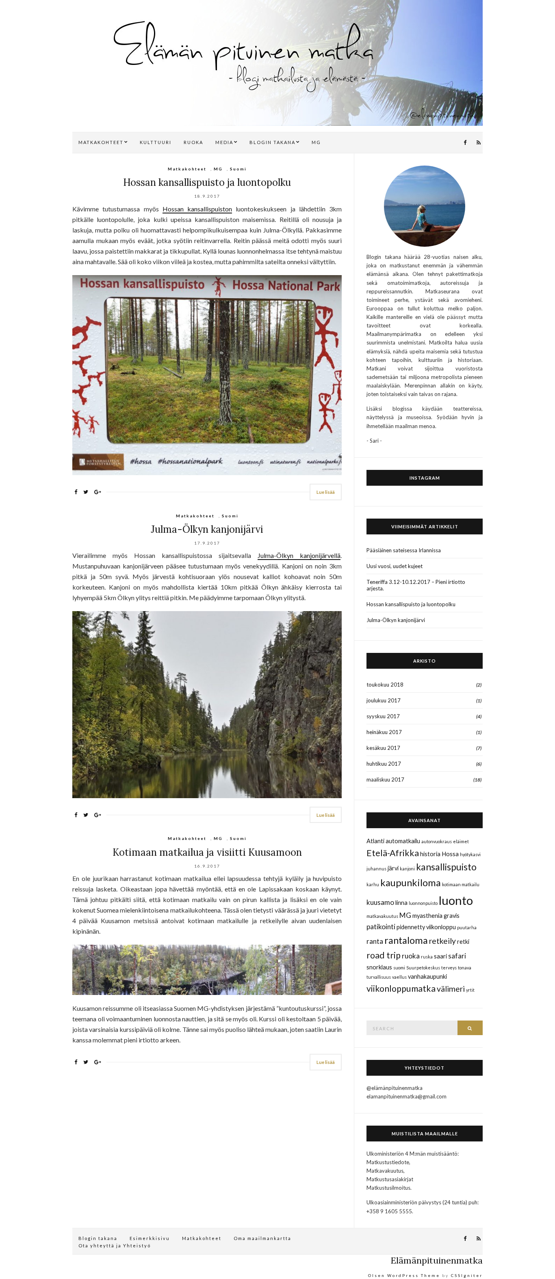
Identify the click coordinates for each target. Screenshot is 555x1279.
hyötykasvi (470, 854)
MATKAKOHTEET (101, 142)
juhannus (376, 868)
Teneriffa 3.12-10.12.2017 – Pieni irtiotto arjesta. (415, 585)
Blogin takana (97, 1238)
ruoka (411, 956)
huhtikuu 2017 (383, 763)
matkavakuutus (382, 916)
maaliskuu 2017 (385, 779)
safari (457, 956)
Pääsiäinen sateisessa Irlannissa (403, 550)
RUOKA (193, 142)
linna (401, 902)
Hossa (450, 854)
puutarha (467, 927)
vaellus (399, 977)
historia (430, 854)
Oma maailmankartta (262, 1238)
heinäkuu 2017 (384, 732)
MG (316, 142)
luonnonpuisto (423, 903)
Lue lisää (326, 492)
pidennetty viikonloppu (426, 927)
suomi (399, 967)
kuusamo (380, 902)
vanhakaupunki (427, 976)
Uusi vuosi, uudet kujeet (394, 566)
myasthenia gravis (436, 915)
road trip (383, 955)
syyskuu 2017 (383, 716)
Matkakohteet (187, 168)
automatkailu (403, 841)
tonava (464, 967)
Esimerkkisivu (150, 1238)
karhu (372, 884)
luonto (456, 900)
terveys (449, 967)
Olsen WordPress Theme (404, 1275)
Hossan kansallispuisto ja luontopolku (207, 182)
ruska (427, 956)
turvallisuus (378, 977)
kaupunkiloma (410, 882)
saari (440, 956)
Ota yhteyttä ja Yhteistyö (114, 1245)
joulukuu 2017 (383, 700)
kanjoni (407, 868)
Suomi (238, 168)
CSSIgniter (467, 1275)
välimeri (451, 988)
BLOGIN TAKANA (272, 142)
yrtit (470, 990)
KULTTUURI (155, 142)
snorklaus (379, 967)
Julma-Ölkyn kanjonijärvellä (299, 555)
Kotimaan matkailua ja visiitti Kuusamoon (207, 852)
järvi (393, 868)
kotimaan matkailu (460, 884)
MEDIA (224, 142)
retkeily (442, 940)
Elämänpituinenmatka (436, 1260)
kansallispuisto (446, 866)
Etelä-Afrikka (392, 853)
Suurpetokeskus (423, 967)
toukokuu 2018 (384, 684)
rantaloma (406, 940)
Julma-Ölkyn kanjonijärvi (207, 529)
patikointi (380, 926)
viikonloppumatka (401, 988)
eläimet (461, 841)
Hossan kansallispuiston (197, 209)
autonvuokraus (436, 841)
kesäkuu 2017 (383, 748)
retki (463, 941)
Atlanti (375, 841)
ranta (374, 941)
